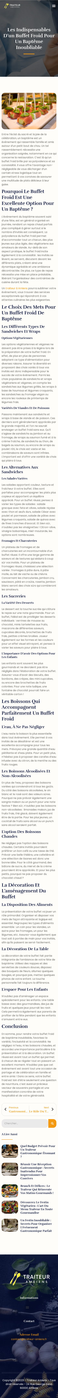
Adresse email (29, 1334)
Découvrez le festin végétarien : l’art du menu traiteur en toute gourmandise (36, 1208)
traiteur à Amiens (17, 288)
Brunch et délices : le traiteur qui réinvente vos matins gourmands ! (36, 1189)
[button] (53, 6)
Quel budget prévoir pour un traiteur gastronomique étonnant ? (37, 1151)
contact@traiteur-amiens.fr (29, 1339)
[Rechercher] (52, 1123)
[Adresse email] (29, 1330)
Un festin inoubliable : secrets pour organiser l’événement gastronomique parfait (36, 1225)
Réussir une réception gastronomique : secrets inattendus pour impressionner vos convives (37, 1171)
